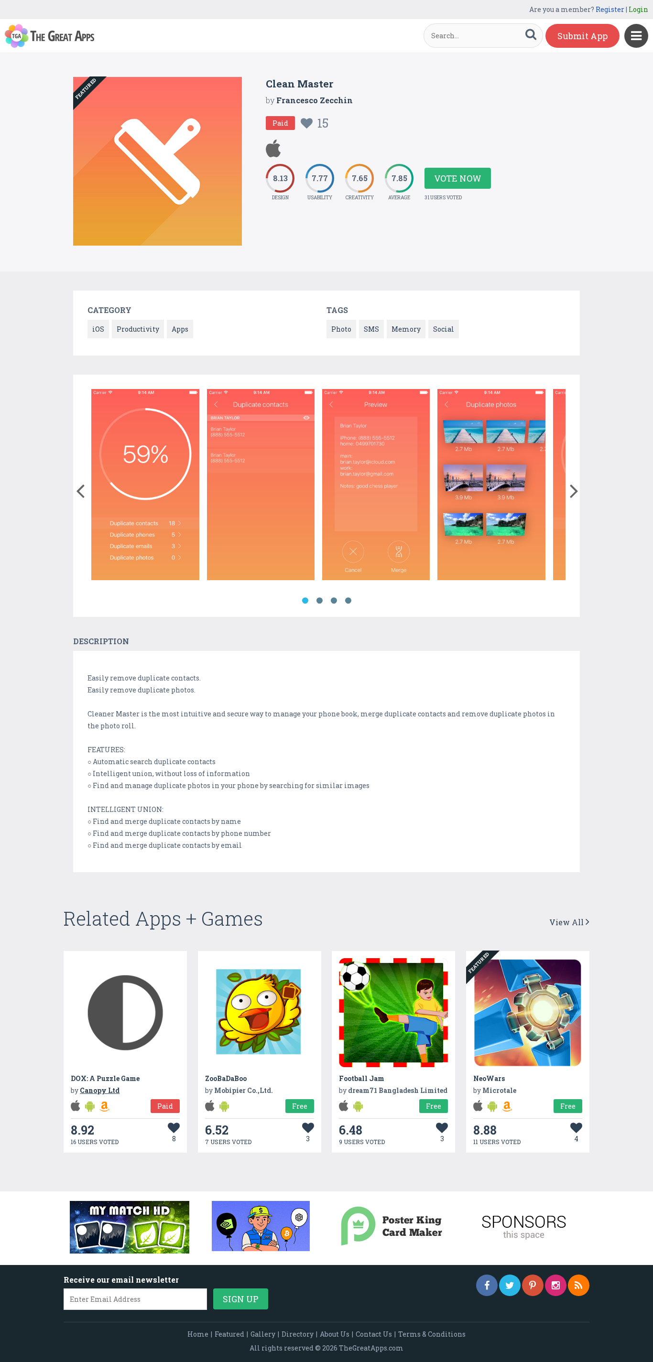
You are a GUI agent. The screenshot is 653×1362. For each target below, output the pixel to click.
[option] (145, 486)
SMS (371, 329)
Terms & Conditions (432, 1334)
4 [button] (348, 600)
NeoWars (489, 1078)
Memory (406, 329)
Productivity (138, 329)
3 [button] (333, 600)
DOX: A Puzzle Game (105, 1078)
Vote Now (457, 178)
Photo (341, 329)
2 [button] (319, 600)
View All (567, 922)
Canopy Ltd (100, 1090)
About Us (334, 1334)
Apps (180, 329)
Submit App (582, 36)
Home (197, 1334)
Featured (229, 1334)
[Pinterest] (533, 1285)
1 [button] (305, 600)
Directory (298, 1334)
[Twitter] (510, 1285)
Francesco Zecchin (314, 100)
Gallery (262, 1334)
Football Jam (361, 1078)
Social (443, 329)
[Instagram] (555, 1285)
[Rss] (578, 1285)
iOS (98, 329)
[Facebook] (487, 1285)
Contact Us (374, 1334)
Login (638, 9)
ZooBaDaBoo (226, 1078)
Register (610, 9)
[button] (80, 489)
